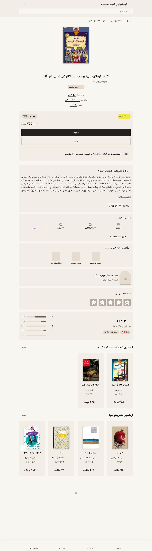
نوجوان (105, 20)
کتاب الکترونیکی (117, 20)
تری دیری (72, 94)
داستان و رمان (94, 20)
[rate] (127, 302)
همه (24, 347)
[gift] (76, 69)
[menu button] (20, 4)
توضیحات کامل (124, 197)
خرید (76, 132)
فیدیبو (129, 20)
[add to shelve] (96, 256)
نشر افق (73, 104)
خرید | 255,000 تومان (76, 547)
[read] (56, 256)
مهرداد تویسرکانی (72, 99)
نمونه (76, 141)
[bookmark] (83, 69)
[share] (69, 69)
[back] (131, 4)
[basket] (28, 4)
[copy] (24, 154)
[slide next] (23, 448)
